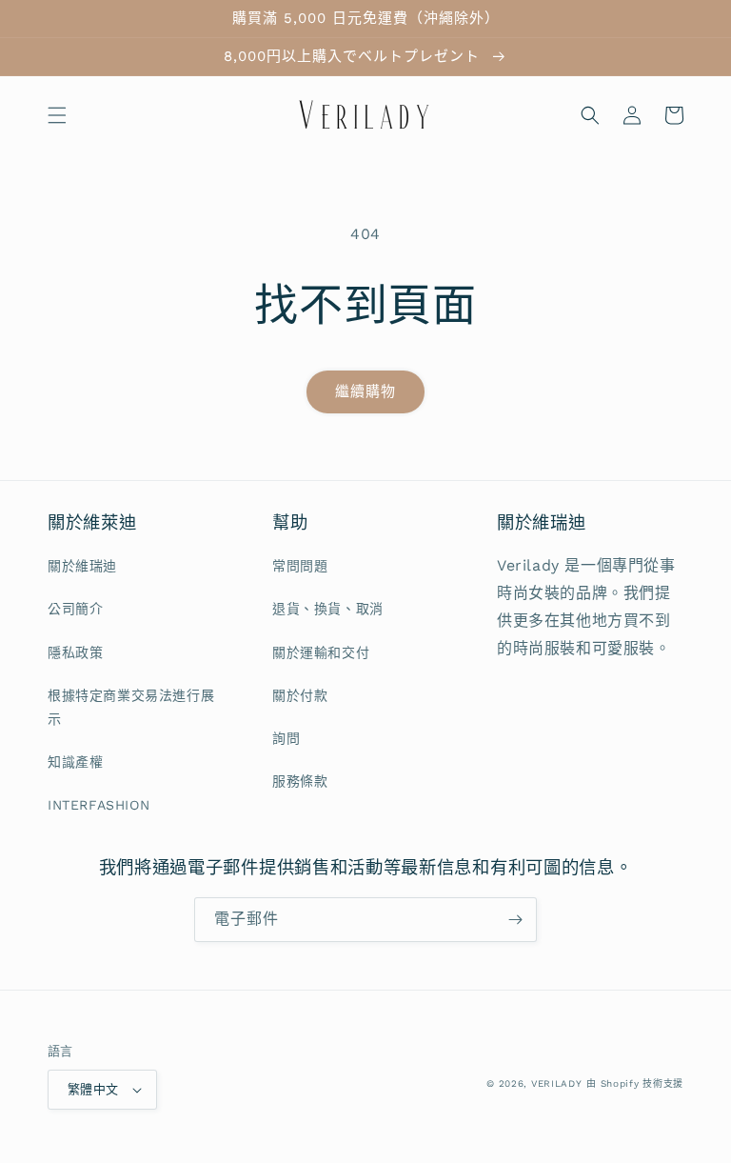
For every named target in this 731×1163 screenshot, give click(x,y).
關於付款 (299, 695)
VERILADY (557, 1083)
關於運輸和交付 (320, 652)
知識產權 (75, 762)
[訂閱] (515, 919)
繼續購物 (365, 391)
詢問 (286, 738)
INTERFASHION (98, 804)
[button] (57, 115)
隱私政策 (75, 652)
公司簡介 (75, 608)
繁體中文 (93, 1089)
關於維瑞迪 (82, 565)
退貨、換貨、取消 (328, 608)
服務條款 (299, 781)
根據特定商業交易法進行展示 (131, 707)
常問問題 (299, 565)
